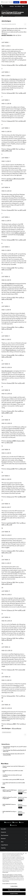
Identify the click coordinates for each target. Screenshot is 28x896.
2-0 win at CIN (20, 178)
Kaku (14, 715)
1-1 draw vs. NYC (11, 551)
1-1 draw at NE (10, 268)
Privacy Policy (5, 872)
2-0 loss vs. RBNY (11, 724)
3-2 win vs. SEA (11, 582)
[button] (26, 6)
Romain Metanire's (10, 283)
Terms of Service (18, 874)
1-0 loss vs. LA (10, 610)
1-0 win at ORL (10, 355)
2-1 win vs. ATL (10, 411)
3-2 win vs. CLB (11, 638)
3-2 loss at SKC (11, 93)
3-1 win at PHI (10, 210)
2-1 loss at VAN (10, 468)
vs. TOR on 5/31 (9, 442)
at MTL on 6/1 (21, 610)
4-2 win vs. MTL (11, 65)
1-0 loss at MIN (11, 240)
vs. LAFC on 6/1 (22, 210)
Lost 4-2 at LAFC (11, 523)
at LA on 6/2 (21, 669)
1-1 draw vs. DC (10, 669)
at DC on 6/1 (21, 383)
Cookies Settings (13, 886)
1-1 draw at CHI (11, 121)
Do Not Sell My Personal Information (9, 883)
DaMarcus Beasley (20, 233)
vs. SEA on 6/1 (22, 468)
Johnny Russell (15, 572)
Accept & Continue (14, 893)
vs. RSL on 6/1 (8, 180)
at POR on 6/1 (22, 65)
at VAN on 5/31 (22, 496)
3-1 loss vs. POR (11, 149)
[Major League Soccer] (2, 6)
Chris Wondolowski (7, 371)
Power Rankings (6, 732)
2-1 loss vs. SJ (10, 496)
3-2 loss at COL (11, 696)
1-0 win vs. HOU (11, 297)
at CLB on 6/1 (22, 121)
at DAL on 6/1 (22, 93)
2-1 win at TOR (10, 383)
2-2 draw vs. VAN (11, 178)
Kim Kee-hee (13, 79)
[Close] (25, 853)
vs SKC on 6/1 (22, 240)
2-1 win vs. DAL (20, 441)
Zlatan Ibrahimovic (11, 350)
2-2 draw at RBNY (11, 441)
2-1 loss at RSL (10, 327)
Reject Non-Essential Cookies (14, 889)
